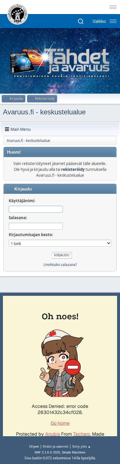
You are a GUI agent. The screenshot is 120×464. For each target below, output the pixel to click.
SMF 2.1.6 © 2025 (47, 452)
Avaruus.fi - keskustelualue (44, 112)
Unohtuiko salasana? (60, 264)
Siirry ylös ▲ (81, 446)
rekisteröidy (73, 169)
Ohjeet (34, 446)
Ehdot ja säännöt (55, 446)
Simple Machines (74, 452)
